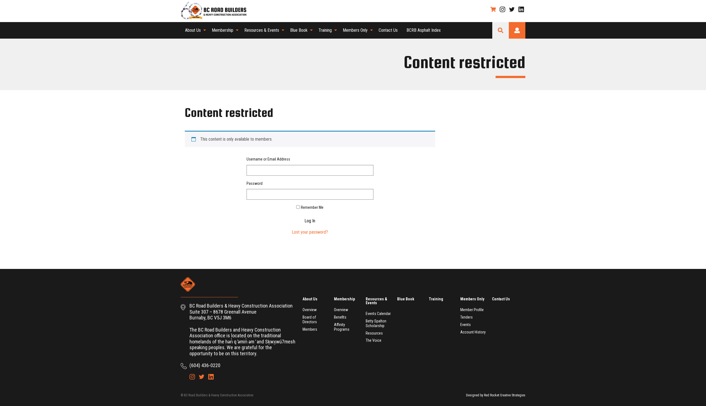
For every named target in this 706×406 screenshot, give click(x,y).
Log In (309, 221)
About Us (193, 30)
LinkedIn (521, 9)
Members (310, 329)
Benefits (340, 317)
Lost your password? (310, 232)
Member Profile (472, 310)
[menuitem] (194, 30)
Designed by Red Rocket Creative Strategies (495, 395)
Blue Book (298, 30)
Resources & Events (261, 30)
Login (517, 30)
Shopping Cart (493, 9)
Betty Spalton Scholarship (376, 323)
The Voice (373, 340)
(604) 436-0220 (204, 365)
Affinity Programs (341, 327)
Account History (473, 332)
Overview (310, 310)
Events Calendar (378, 313)
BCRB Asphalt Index (424, 30)
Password (255, 183)
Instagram (502, 9)
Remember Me (312, 207)
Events (465, 324)
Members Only (355, 30)
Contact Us (388, 30)
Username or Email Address (268, 159)
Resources (374, 333)
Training (325, 30)
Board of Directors (310, 319)
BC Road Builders (216, 11)
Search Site (500, 30)
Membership (222, 30)
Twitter (512, 9)
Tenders (466, 317)
